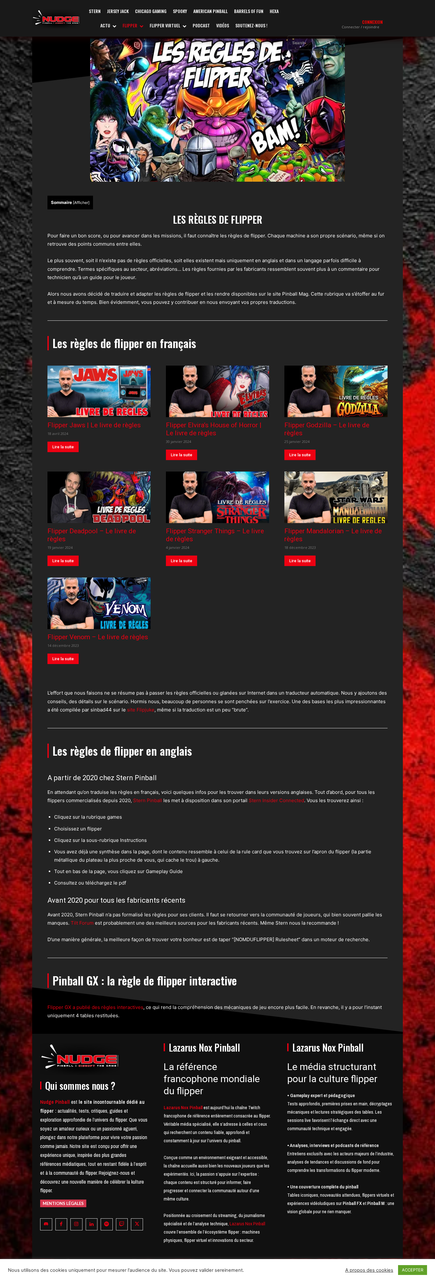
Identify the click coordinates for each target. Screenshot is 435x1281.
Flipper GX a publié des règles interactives (95, 1007)
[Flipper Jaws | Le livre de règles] (99, 391)
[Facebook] (61, 1224)
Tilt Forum (82, 923)
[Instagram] (76, 1224)
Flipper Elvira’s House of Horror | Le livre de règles (213, 429)
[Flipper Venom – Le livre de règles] (99, 603)
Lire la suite (63, 446)
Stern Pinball (147, 800)
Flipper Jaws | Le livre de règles (94, 425)
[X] (137, 1224)
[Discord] (46, 1224)
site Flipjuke (140, 710)
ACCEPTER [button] (412, 1269)
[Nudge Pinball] (56, 19)
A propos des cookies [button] (369, 1270)
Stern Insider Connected (276, 800)
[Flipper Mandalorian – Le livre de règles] (336, 497)
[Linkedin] (92, 1224)
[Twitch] (122, 1224)
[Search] (328, 43)
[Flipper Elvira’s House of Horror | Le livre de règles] (217, 391)
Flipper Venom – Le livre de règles (97, 637)
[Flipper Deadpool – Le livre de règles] (99, 497)
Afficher (81, 202)
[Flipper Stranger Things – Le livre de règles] (217, 497)
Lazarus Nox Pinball (247, 1223)
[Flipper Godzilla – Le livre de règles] (336, 391)
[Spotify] (107, 1224)
